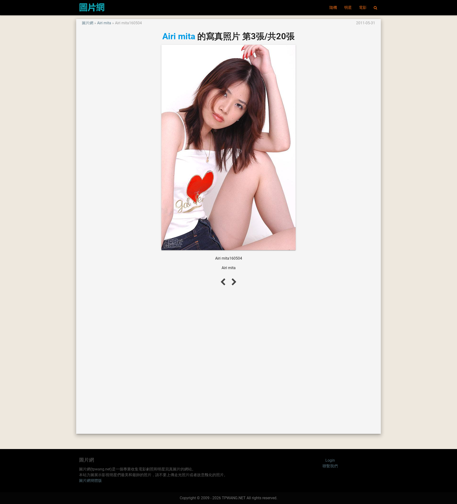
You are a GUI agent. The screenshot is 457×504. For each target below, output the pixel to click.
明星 (348, 7)
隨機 (333, 7)
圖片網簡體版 (90, 480)
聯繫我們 (330, 466)
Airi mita (104, 23)
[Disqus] (228, 359)
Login (330, 460)
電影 (363, 7)
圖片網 (87, 23)
